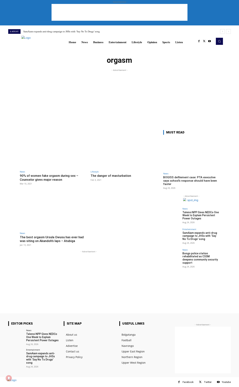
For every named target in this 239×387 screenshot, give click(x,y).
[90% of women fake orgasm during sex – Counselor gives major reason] (53, 149)
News (22, 172)
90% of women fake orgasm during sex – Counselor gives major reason (49, 177)
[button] (219, 41)
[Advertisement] (119, 12)
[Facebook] (199, 41)
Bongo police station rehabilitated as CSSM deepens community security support (200, 258)
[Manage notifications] (9, 378)
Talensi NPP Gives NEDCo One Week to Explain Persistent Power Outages (200, 215)
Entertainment (189, 229)
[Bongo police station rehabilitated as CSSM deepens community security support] (171, 257)
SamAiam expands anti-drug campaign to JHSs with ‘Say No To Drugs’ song (61, 31)
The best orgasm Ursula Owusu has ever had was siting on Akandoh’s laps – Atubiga (52, 239)
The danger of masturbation (111, 176)
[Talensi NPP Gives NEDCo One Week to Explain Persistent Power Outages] (171, 216)
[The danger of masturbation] (124, 149)
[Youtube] (209, 41)
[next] (228, 31)
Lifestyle (95, 172)
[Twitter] (204, 41)
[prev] (222, 31)
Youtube (226, 382)
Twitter (208, 382)
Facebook (188, 382)
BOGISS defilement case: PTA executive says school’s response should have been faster (190, 181)
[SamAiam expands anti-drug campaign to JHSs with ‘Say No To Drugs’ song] (171, 236)
